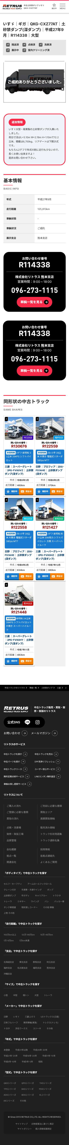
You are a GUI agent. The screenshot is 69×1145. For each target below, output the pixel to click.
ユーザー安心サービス (45, 769)
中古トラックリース (13, 769)
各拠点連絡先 (47, 856)
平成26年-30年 (40, 1050)
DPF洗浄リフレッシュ (45, 762)
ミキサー (21, 901)
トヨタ (7, 1028)
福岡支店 (37, 968)
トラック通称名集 (49, 840)
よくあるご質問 (48, 862)
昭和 (40, 1062)
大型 (36, 995)
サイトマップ (21, 1124)
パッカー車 (59, 901)
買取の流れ (13, 818)
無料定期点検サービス (14, 776)
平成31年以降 (21, 1050)
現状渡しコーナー (29, 907)
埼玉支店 (51, 962)
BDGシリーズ (28, 1095)
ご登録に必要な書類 (17, 812)
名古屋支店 (22, 968)
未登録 (7, 1050)
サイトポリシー (24, 1129)
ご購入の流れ (14, 806)
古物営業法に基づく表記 (42, 1124)
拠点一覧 (11, 856)
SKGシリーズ (27, 1089)
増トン (26, 995)
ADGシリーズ (10, 1095)
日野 (6, 1017)
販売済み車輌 (47, 827)
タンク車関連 (10, 907)
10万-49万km (46, 935)
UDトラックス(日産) (50, 1017)
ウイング (35, 901)
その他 (50, 1028)
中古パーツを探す (12, 762)
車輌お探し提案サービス (15, 784)
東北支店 (23, 962)
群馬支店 (37, 962)
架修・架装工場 (15, 834)
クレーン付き (10, 890)
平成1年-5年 (27, 1062)
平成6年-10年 (10, 1062)
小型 (6, 995)
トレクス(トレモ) (50, 1023)
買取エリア (46, 812)
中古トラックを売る (44, 754)
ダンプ (50, 890)
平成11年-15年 (48, 1056)
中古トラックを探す (13, 754)
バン (47, 901)
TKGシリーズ (45, 1083)
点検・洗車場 (14, 827)
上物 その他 (9, 913)
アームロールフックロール (39, 884)
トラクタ (57, 896)
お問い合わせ (12, 733)
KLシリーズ (44, 1095)
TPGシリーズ (10, 1089)
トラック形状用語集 (51, 834)
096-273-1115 (34, 359)
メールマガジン (40, 733)
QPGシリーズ (28, 1083)
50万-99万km (28, 935)
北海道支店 (9, 962)
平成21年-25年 (10, 1056)
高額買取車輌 (47, 818)
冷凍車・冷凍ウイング (31, 890)
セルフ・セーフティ (13, 884)
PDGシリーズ (45, 1089)
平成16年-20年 (30, 1056)
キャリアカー (41, 896)
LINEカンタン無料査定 (45, 776)
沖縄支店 (8, 974)
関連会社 (11, 862)
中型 (15, 995)
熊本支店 (51, 968)
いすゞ (16, 1017)
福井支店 (8, 968)
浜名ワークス (21, 1028)
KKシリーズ (9, 1101)
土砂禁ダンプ (10, 896)
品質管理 (11, 840)
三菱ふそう (30, 1017)
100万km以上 (10, 935)
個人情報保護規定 (43, 1129)
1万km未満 (24, 940)
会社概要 (11, 849)
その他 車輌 (48, 907)
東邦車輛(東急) (30, 1023)
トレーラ (8, 901)
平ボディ (25, 896)
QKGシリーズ (10, 1083)
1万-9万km (9, 940)
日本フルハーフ (11, 1023)
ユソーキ (37, 1028)
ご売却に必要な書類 (51, 806)
